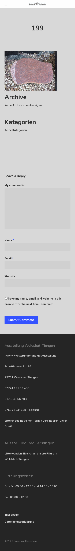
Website (10, 276)
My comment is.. (15, 185)
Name (9, 240)
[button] (6, 4)
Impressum (12, 514)
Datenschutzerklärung (19, 521)
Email (9, 258)
